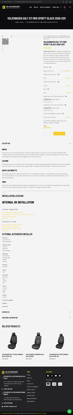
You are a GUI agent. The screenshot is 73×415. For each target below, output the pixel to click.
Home (17, 22)
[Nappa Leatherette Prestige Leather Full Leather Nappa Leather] (52, 71)
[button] (67, 133)
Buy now (59, 133)
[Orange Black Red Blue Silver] (55, 85)
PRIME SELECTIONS (53, 36)
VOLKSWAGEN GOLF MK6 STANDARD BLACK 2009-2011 (58, 355)
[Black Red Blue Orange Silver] (55, 78)
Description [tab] (6, 143)
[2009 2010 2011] (55, 92)
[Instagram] (52, 376)
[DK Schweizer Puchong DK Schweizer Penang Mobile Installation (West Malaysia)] (55, 117)
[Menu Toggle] (67, 7)
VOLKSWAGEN (62, 36)
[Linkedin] (60, 376)
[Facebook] (48, 376)
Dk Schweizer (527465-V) (8, 413)
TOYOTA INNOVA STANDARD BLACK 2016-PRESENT (35, 355)
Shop (21, 22)
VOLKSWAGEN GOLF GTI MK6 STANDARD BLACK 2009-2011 (12, 355)
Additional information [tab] (10, 318)
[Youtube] (56, 376)
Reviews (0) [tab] (5, 312)
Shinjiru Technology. (41, 413)
